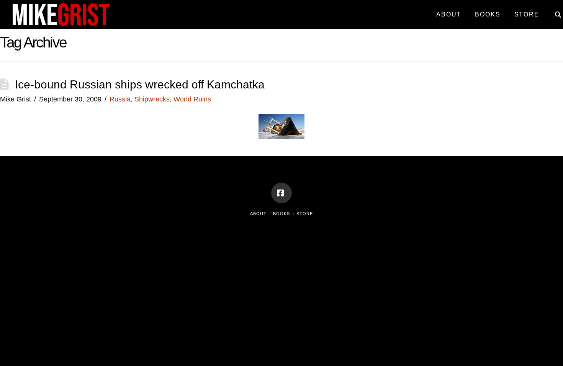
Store (304, 213)
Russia (120, 99)
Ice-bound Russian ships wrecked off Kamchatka (140, 84)
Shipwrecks (152, 99)
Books (281, 213)
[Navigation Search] (554, 11)
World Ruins (192, 99)
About (258, 213)
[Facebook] (281, 193)
